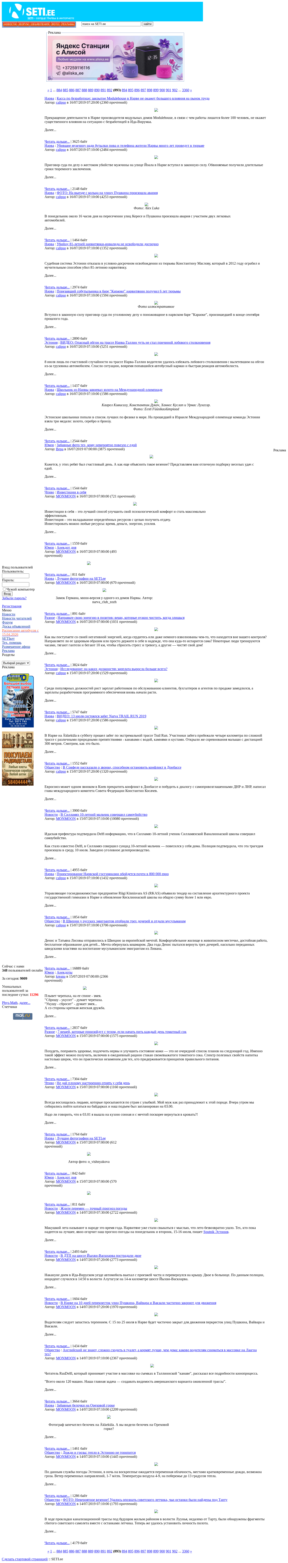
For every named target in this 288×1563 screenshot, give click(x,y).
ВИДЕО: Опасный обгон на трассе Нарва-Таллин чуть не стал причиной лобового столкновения (135, 342)
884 (59, 90)
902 (175, 90)
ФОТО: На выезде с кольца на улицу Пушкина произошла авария (107, 193)
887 (78, 90)
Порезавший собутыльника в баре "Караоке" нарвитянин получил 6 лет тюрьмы (119, 291)
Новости (51, 814)
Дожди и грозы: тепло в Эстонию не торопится (99, 1452)
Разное (50, 618)
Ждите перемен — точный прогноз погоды (94, 1208)
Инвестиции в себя (71, 492)
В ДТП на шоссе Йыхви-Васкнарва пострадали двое (101, 1256)
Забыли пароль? (14, 598)
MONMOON (66, 496)
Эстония (51, 342)
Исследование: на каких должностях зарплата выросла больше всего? (113, 669)
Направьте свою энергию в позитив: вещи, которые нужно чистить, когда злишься (121, 618)
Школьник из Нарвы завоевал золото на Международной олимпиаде (109, 390)
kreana (60, 976)
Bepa (59, 449)
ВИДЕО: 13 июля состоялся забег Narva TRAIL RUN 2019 (101, 716)
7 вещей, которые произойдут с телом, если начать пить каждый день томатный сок (122, 1032)
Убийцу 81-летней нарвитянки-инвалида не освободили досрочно (108, 244)
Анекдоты (64, 972)
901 (168, 90)
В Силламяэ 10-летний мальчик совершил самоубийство (104, 814)
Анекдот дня (66, 547)
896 (137, 90)
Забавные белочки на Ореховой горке (86, 1405)
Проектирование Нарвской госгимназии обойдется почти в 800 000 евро (113, 874)
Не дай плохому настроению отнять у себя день (93, 1083)
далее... (24, 1003)
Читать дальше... (57, 141)
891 (103, 90)
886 (71, 90)
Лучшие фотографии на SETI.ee (81, 578)
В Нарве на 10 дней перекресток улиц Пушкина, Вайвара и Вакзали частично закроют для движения (138, 1303)
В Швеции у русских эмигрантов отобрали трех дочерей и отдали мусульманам (124, 921)
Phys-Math (10, 1003)
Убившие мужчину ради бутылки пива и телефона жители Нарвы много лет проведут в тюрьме (130, 145)
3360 (185, 90)
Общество (52, 767)
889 (90, 90)
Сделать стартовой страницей (25, 1559)
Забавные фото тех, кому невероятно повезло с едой (97, 445)
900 (162, 90)
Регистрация (11, 606)
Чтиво (49, 492)
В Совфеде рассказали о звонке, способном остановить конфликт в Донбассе (122, 767)
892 (109, 90)
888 (84, 90)
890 (97, 90)
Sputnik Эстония (215, 1232)
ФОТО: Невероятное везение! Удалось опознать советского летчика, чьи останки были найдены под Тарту (145, 1500)
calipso (61, 102)
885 (65, 90)
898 (149, 90)
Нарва (49, 98)
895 (130, 90)
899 (156, 90)
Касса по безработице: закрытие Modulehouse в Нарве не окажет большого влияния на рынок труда (133, 98)
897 (143, 90)
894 (124, 90)
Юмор (49, 445)
